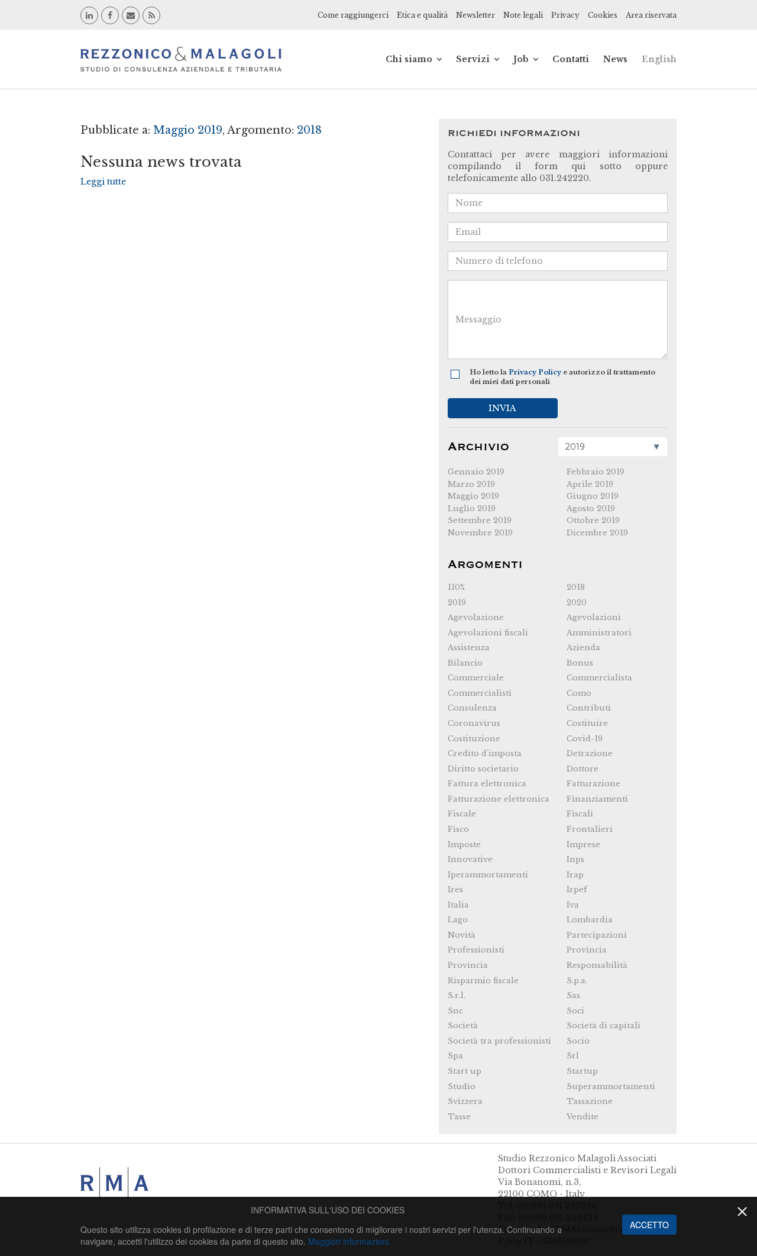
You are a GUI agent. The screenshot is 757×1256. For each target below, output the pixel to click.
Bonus (580, 663)
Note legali (523, 15)
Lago (458, 920)
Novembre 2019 (480, 533)
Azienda (583, 647)
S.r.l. (456, 995)
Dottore (583, 769)
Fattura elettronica (487, 784)
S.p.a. (577, 981)
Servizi (473, 59)
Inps (575, 859)
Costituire (587, 723)
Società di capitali (603, 1026)
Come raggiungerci (353, 15)
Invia (502, 408)
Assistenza (469, 647)
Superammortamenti (611, 1086)
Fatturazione (593, 784)
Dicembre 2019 (597, 533)
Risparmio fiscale (483, 981)
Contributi (589, 708)
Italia (458, 905)
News (615, 59)
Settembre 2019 (480, 520)
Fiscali (580, 814)
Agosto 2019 (591, 508)
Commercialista (599, 678)
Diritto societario (483, 769)
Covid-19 (585, 739)
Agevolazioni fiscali (488, 633)
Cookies (602, 15)
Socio (578, 1041)
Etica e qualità (422, 15)
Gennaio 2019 (476, 472)
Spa (455, 1056)
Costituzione (474, 739)
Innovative (470, 859)
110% (456, 587)
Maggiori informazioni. (349, 1241)
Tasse (459, 1117)
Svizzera (465, 1101)
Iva (573, 905)
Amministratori (599, 633)
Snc (455, 1011)
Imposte (464, 845)
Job (521, 59)
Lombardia (590, 920)
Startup (582, 1071)
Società (463, 1026)
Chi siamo (409, 59)
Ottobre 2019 (593, 520)
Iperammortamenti (488, 875)
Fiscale (462, 814)
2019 (457, 603)
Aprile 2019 (590, 484)
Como (579, 693)
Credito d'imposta (485, 753)
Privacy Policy (535, 372)
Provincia (587, 950)
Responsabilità (597, 965)
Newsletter (475, 15)
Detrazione (590, 753)
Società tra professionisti (499, 1041)
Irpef (577, 889)
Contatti (570, 59)
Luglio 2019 (472, 508)
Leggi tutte (103, 181)
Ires (455, 889)
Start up (464, 1071)
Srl (573, 1056)
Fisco (458, 829)
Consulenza (472, 708)
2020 (577, 603)
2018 (576, 587)
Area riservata (651, 15)
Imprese (583, 845)
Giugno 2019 (593, 496)
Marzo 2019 (471, 484)
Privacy (565, 15)
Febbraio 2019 (596, 472)
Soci (575, 1011)
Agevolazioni (594, 617)
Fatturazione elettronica (498, 799)
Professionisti (476, 950)
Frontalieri (590, 829)
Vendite (583, 1117)
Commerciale (476, 678)
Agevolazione (476, 617)
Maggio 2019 (473, 496)
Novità (461, 935)
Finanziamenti (597, 799)
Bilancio (465, 663)
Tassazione (590, 1101)
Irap (575, 875)
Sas (573, 995)
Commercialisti (480, 693)
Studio (461, 1086)
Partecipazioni (597, 935)
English (659, 59)
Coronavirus (474, 723)
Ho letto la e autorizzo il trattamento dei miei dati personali (562, 377)
